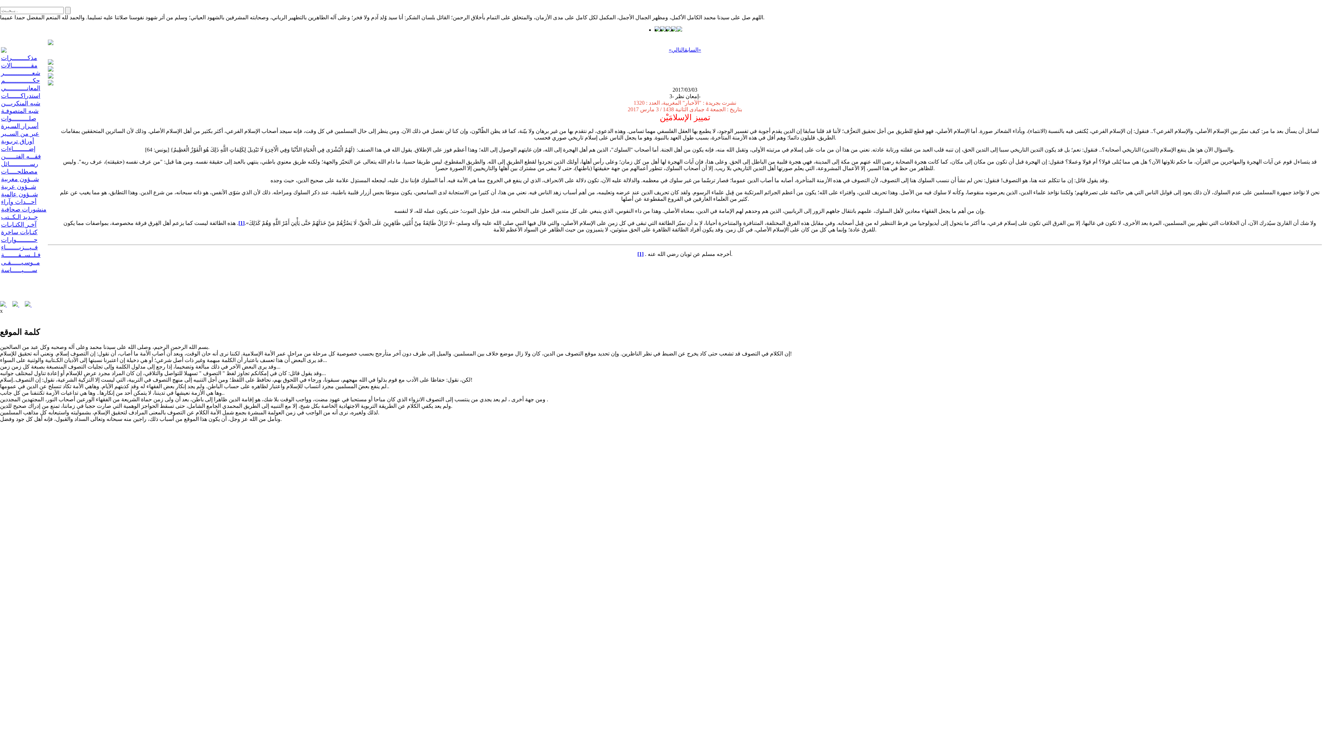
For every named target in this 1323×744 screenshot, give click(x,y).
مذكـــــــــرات (19, 57)
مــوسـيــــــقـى (20, 262)
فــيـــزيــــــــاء (19, 247)
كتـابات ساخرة (19, 232)
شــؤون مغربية (20, 179)
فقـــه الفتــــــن (21, 156)
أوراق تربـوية (17, 141)
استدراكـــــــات (20, 95)
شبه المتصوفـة (20, 110)
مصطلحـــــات (19, 171)
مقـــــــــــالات (19, 65)
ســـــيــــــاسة (19, 270)
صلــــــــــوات (18, 118)
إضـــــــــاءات (18, 148)
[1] (241, 223)
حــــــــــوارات (19, 239)
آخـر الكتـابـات (19, 224)
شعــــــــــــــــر (20, 73)
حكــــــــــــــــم (20, 80)
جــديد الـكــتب (19, 217)
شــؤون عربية (18, 186)
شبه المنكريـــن (20, 103)
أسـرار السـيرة (20, 126)
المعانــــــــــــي (20, 88)
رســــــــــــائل (19, 164)
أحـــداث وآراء (19, 201)
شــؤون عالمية (19, 194)
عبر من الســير (20, 133)
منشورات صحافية (24, 209)
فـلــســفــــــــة (21, 254)
